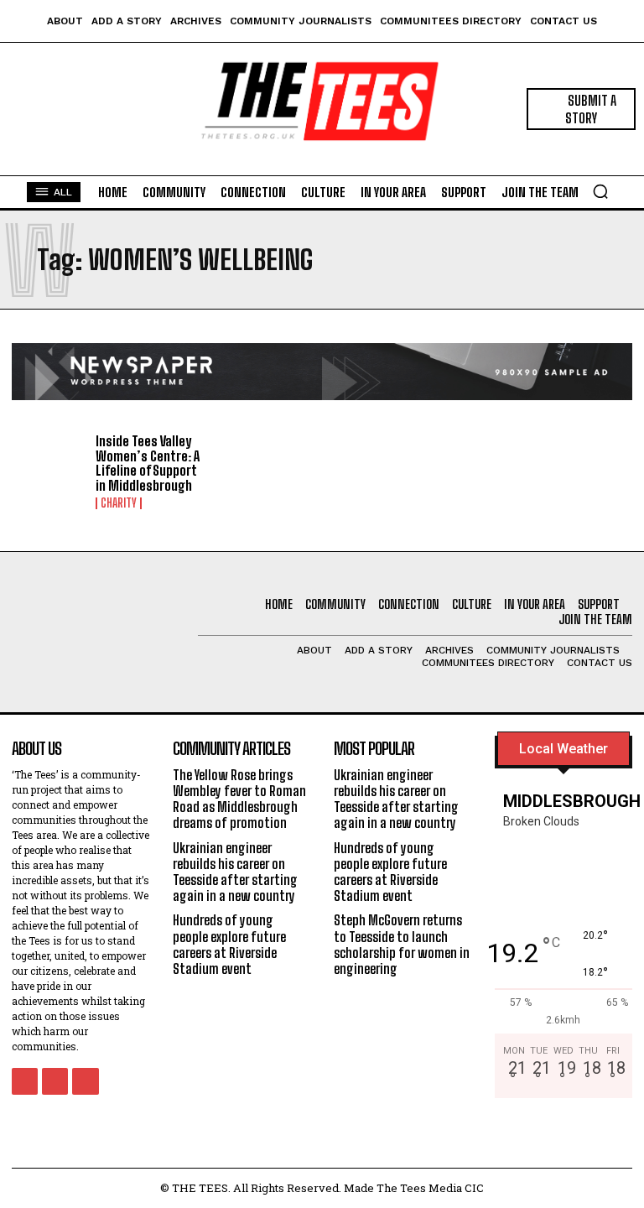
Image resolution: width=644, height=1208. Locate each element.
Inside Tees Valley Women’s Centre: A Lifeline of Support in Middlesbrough (148, 463)
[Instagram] (55, 1081)
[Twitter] (85, 1081)
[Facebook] (25, 1081)
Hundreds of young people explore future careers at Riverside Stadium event (229, 944)
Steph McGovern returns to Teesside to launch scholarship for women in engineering (402, 944)
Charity (119, 503)
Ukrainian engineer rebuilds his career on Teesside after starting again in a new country (235, 872)
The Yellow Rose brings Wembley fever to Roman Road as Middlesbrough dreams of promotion (239, 799)
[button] (600, 191)
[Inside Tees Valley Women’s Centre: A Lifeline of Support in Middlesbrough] (47, 465)
